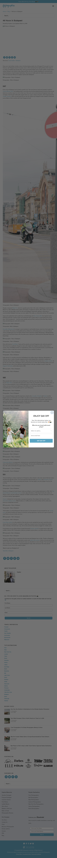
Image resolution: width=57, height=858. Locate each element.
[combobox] (41, 431)
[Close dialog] (52, 412)
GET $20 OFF (41, 440)
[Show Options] (51, 431)
